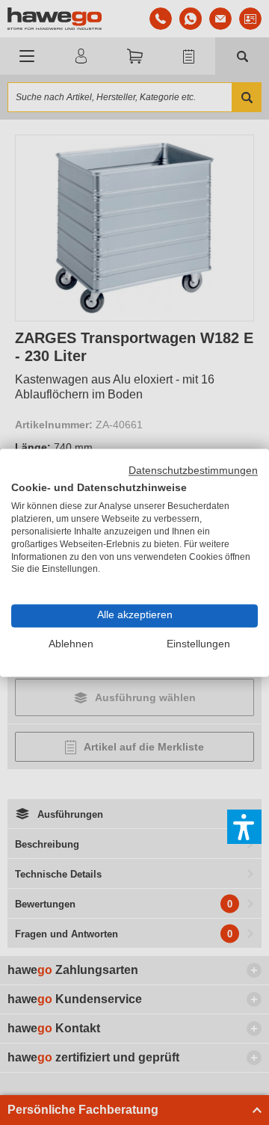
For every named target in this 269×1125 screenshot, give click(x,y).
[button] (244, 827)
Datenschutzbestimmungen (193, 470)
